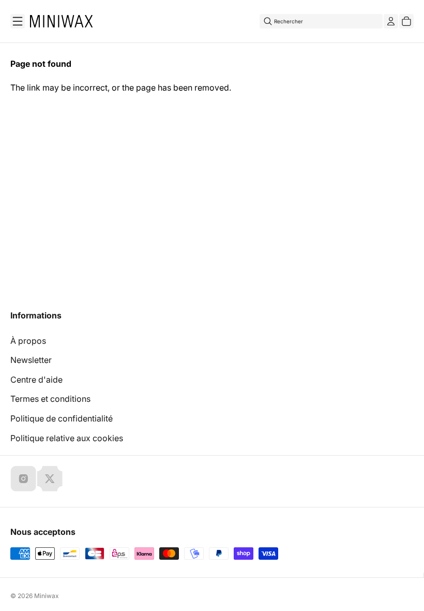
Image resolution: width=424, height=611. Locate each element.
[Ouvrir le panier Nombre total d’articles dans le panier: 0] (406, 21)
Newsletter (31, 360)
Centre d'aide (36, 379)
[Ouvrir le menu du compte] (391, 21)
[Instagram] (23, 478)
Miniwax (46, 596)
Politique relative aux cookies (66, 438)
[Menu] (17, 21)
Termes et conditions (50, 399)
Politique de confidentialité (61, 418)
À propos (28, 341)
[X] (50, 478)
